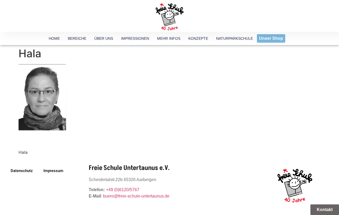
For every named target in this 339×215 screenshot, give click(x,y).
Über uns (103, 38)
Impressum (53, 170)
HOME (54, 38)
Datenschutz (22, 170)
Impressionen (135, 38)
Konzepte (198, 38)
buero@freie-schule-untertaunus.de (136, 196)
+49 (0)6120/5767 (122, 189)
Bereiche (77, 38)
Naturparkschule (234, 38)
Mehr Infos (168, 38)
